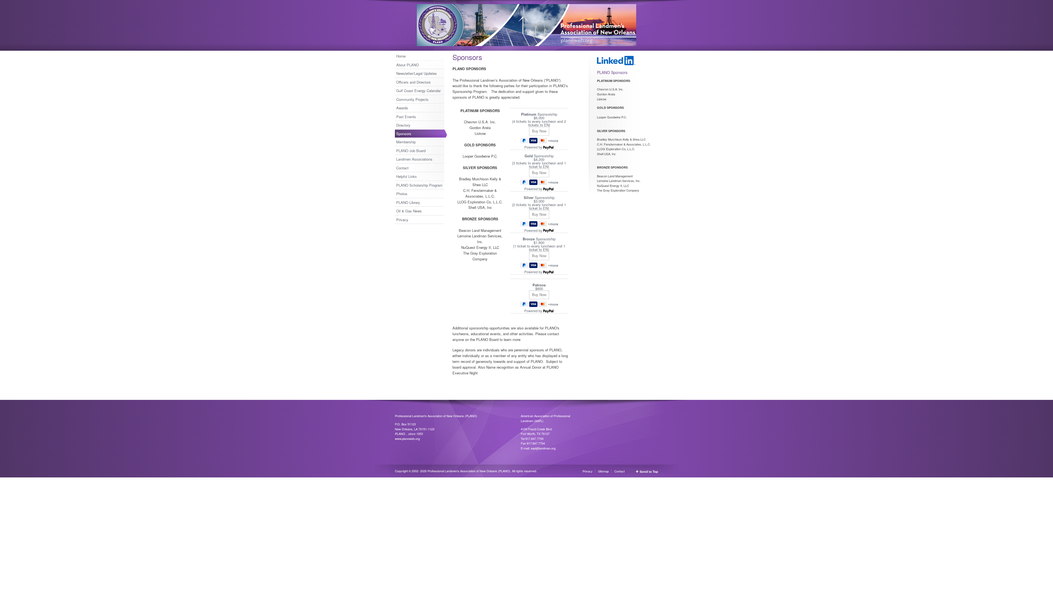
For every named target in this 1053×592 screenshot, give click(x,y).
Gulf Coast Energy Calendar (418, 90)
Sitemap (603, 471)
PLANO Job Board (411, 150)
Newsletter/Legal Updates (416, 73)
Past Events (406, 116)
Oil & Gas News (409, 211)
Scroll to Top (649, 471)
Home (401, 56)
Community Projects (412, 99)
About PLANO (407, 64)
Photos (401, 193)
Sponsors (403, 133)
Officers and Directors (413, 82)
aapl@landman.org (543, 448)
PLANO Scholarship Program (419, 185)
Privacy (402, 219)
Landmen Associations (414, 159)
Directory (403, 125)
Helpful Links (406, 176)
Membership (406, 141)
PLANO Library (408, 202)
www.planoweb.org (407, 438)
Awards (402, 107)
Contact (402, 167)
